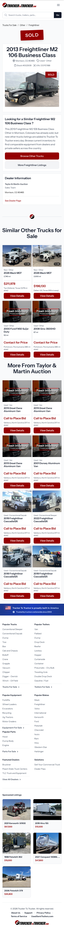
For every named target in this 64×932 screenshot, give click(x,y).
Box (4, 646)
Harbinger (39, 751)
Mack (36, 700)
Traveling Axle (40, 672)
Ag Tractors (7, 717)
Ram (36, 738)
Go (57, 15)
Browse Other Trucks (32, 156)
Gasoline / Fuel (41, 680)
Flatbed (37, 633)
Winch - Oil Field (10, 680)
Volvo (37, 708)
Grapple (6, 663)
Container (39, 663)
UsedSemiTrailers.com (42, 916)
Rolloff (5, 655)
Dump (5, 638)
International (40, 713)
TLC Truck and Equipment (14, 773)
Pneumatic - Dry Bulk (44, 667)
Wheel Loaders (9, 704)
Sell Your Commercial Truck (47, 764)
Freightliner (34, 25)
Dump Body (8, 741)
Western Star (40, 747)
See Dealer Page (13, 200)
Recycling (6, 713)
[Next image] (29, 256)
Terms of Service (19, 916)
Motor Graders (9, 721)
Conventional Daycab (12, 633)
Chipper (6, 672)
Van (36, 629)
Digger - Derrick (10, 676)
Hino (36, 743)
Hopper (37, 655)
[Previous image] (5, 256)
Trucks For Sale (9, 25)
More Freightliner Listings (32, 165)
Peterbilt (38, 725)
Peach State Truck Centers (14, 769)
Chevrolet (39, 730)
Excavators (7, 708)
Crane (5, 659)
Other (22, 25)
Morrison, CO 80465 (25, 60)
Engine (5, 745)
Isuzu (36, 734)
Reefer (37, 646)
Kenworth (39, 717)
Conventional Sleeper (12, 629)
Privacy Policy (44, 912)
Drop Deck (39, 642)
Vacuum (6, 667)
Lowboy (38, 650)
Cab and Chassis (10, 650)
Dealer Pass (40, 769)
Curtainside (39, 659)
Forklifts (6, 700)
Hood (4, 736)
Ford (36, 721)
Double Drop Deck (43, 676)
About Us (15, 912)
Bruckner (6, 764)
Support (28, 912)
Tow (4, 642)
